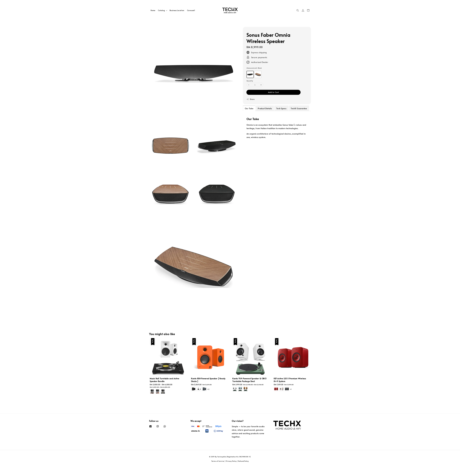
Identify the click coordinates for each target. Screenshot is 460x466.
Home (153, 10)
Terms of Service (217, 461)
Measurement (254, 68)
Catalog (161, 10)
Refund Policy (243, 461)
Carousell (191, 10)
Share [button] (252, 99)
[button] (297, 10)
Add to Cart (273, 92)
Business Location (177, 10)
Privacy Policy (231, 461)
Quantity (250, 81)
